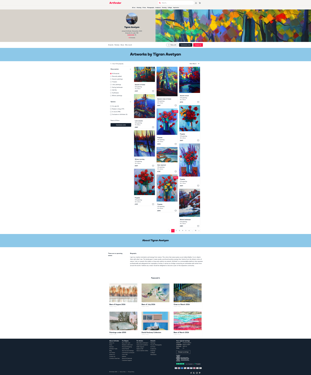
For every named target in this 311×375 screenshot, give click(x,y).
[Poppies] (167, 126)
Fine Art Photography (156, 345)
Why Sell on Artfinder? (142, 343)
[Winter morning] (144, 148)
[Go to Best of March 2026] (187, 323)
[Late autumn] (144, 111)
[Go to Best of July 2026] (155, 295)
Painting (139, 7)
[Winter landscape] (189, 208)
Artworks (110, 45)
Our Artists (112, 352)
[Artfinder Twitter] (194, 373)
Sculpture (158, 7)
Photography (150, 7)
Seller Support (140, 346)
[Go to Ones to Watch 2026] (187, 295)
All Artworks (115, 73)
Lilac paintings (116, 84)
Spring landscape (117, 87)
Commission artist (186, 45)
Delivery (124, 356)
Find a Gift (124, 354)
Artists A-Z (112, 354)
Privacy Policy (131, 371)
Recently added (117, 76)
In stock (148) (116, 111)
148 (137, 33)
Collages (152, 352)
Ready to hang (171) (118, 109)
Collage (170, 7)
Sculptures (153, 348)
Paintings (152, 343)
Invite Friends (125, 348)
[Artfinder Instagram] (197, 373)
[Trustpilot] (188, 363)
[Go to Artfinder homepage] (115, 3)
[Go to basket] (200, 3)
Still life (114, 90)
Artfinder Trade (113, 348)
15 (195, 230)
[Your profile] (196, 3)
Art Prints (152, 346)
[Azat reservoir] (167, 160)
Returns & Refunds (127, 358)
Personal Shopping (127, 346)
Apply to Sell (140, 348)
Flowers (114, 82)
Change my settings (183, 352)
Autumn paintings (117, 79)
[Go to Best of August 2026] (123, 295)
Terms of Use (123, 371)
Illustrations (153, 354)
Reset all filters (115, 120)
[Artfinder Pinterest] (199, 373)
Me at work (128, 45)
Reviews (117, 45)
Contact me (198, 45)
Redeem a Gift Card (127, 345)
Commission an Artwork (128, 352)
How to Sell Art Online (142, 350)
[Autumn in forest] (144, 80)
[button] (121, 69)
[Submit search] (160, 3)
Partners (111, 346)
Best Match (193, 63)
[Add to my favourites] (153, 91)
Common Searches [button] (114, 358)
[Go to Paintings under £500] (123, 323)
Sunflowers (115, 93)
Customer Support (127, 360)
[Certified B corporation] (182, 358)
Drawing (164, 7)
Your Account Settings (128, 350)
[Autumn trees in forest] (167, 87)
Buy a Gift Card (126, 343)
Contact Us (112, 356)
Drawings (152, 350)
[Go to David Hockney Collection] (155, 323)
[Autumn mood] (189, 85)
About (122, 45)
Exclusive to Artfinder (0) (119, 114)
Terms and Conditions (142, 345)
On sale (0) (115, 106)
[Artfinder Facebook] (191, 373)
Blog (110, 350)
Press (110, 345)
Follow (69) (173, 45)
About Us (111, 343)
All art (133, 7)
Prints (144, 7)
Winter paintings (117, 95)
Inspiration (176, 7)
